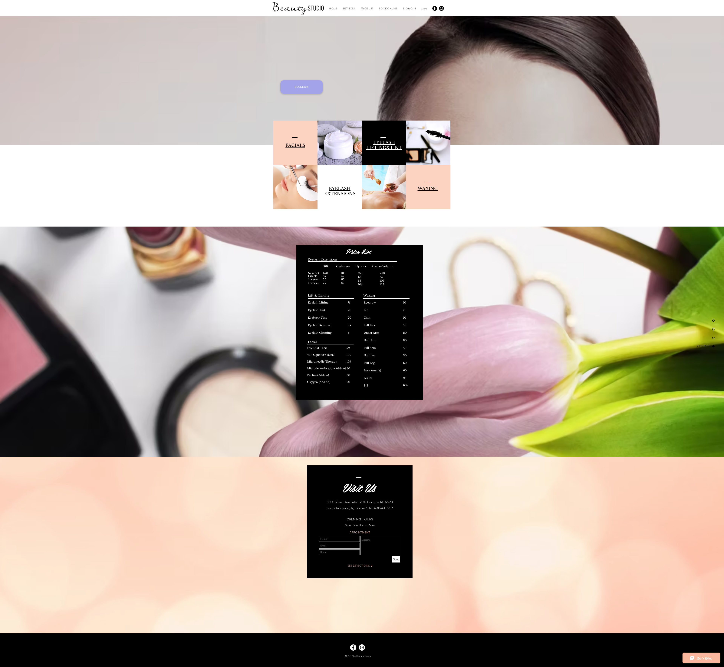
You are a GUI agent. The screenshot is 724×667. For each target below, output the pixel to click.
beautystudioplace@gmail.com (346, 508)
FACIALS (295, 145)
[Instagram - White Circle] (362, 647)
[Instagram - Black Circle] (441, 8)
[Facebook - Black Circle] (434, 8)
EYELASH (339, 188)
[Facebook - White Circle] (353, 647)
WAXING (428, 188)
